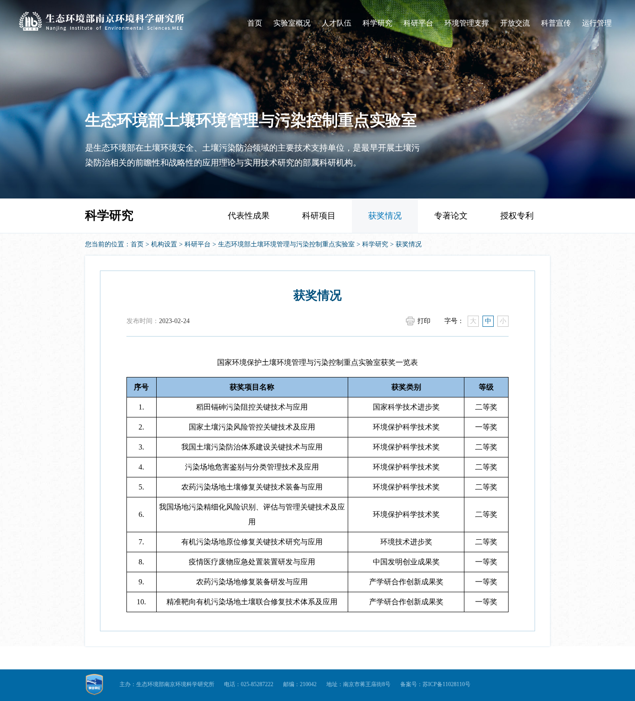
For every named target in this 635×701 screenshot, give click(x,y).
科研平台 (418, 23)
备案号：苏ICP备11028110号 (435, 684)
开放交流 (515, 23)
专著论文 (451, 215)
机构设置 (164, 244)
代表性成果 (249, 215)
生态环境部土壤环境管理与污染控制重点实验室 (286, 244)
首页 (254, 23)
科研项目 (319, 215)
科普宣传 (556, 23)
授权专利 (517, 215)
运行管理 (597, 23)
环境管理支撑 (466, 23)
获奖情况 (385, 215)
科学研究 (377, 23)
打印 (423, 320)
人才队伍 (336, 23)
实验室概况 (292, 23)
